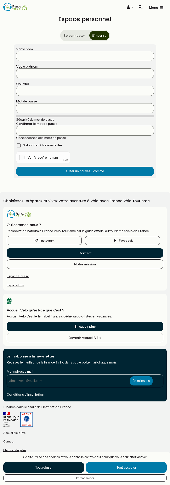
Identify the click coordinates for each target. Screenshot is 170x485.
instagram (48, 240)
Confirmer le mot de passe (36, 124)
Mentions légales (14, 450)
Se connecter (74, 35)
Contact (85, 253)
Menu (153, 7)
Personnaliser (85, 478)
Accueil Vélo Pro (14, 433)
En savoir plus (85, 326)
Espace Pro (15, 285)
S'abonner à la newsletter (42, 145)
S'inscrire (99, 35)
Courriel (22, 84)
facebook (126, 240)
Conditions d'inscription (25, 394)
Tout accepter (126, 467)
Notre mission (85, 264)
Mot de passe (26, 101)
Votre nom (24, 49)
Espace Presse (18, 276)
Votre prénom (27, 66)
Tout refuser (43, 467)
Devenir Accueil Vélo (85, 337)
